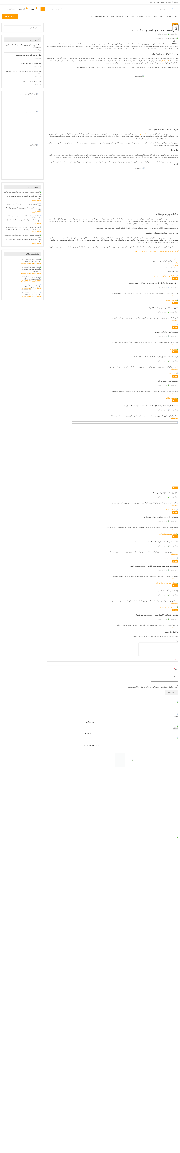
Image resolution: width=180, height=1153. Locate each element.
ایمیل (176, 669)
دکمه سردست (174, 829)
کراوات (176, 822)
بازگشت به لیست (173, 263)
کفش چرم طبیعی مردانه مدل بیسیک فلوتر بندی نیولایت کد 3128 (23, 209)
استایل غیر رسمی (158, 251)
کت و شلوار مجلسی (172, 791)
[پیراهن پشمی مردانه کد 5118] (31, 277)
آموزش (176, 251)
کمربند (176, 825)
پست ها (175, 24)
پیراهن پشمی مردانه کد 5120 (32, 294)
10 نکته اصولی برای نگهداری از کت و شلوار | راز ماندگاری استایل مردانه (153, 283)
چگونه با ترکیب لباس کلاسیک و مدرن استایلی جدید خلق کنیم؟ (157, 615)
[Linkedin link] (107, 255)
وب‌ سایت (175, 677)
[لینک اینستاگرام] (8, 2)
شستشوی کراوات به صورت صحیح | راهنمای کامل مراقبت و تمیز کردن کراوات (151, 405)
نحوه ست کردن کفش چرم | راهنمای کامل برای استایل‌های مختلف (155, 357)
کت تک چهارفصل (173, 812)
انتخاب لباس (139, 251)
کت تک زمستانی (173, 808)
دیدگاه (176, 641)
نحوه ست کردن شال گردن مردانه (166, 332)
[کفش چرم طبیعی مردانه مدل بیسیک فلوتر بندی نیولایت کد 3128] (22, 205)
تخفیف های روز (9, 16)
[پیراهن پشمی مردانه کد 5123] (31, 259)
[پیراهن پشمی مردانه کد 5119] (31, 284)
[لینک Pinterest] (3, 2)
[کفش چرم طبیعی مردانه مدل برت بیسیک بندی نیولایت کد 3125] (22, 236)
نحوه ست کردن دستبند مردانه (168, 381)
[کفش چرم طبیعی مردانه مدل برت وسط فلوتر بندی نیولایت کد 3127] (22, 216)
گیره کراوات (174, 832)
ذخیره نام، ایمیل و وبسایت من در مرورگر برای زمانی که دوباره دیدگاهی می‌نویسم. (153, 687)
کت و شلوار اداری (172, 787)
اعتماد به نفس (144, 134)
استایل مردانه (148, 251)
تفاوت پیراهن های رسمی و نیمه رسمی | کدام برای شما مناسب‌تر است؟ (153, 566)
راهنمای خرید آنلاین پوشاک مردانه (167, 591)
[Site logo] (171, 9)
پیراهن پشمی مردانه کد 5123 (32, 261)
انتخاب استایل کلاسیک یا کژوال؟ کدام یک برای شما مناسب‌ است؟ (156, 542)
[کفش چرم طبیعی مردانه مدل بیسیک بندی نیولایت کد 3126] (22, 227)
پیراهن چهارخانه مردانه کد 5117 (31, 269)
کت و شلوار (165, 60)
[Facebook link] (13, 2)
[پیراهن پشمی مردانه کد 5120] (31, 292)
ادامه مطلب (174, 296)
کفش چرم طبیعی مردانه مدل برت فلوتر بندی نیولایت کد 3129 (24, 197)
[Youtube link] (5, 2)
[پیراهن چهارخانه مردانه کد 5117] (31, 267)
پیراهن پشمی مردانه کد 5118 (32, 279)
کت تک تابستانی (173, 815)
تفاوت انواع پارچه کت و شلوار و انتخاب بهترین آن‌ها (161, 517)
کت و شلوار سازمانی (171, 798)
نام (176, 659)
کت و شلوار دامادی (172, 794)
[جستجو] (43, 9)
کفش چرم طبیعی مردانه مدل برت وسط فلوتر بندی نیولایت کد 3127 (23, 221)
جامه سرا (165, 835)
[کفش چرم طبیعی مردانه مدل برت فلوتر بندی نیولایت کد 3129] (22, 193)
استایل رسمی (169, 251)
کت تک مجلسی (173, 804)
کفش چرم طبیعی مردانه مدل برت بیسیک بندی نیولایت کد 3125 (23, 240)
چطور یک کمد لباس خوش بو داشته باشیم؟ (163, 308)
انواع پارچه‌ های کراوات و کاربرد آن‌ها (165, 493)
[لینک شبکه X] (11, 2)
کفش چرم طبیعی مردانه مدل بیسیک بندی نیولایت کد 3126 (23, 229)
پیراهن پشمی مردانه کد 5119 (32, 287)
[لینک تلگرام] (102, 255)
